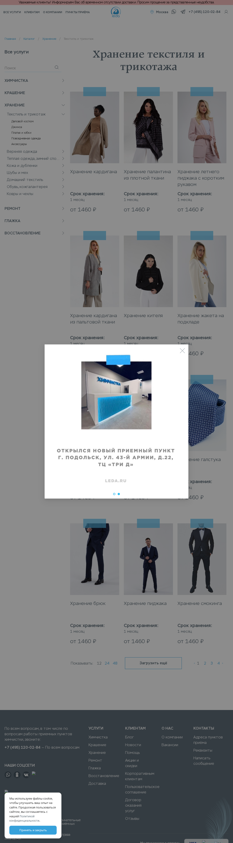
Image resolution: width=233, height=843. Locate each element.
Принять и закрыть (33, 830)
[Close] (182, 350)
